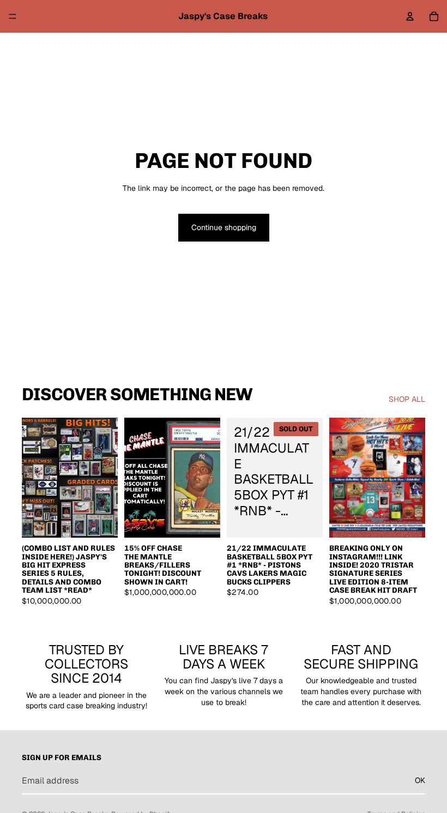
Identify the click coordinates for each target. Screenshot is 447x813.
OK (420, 780)
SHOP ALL (407, 399)
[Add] (101, 521)
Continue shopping (223, 227)
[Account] (410, 16)
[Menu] (12, 16)
